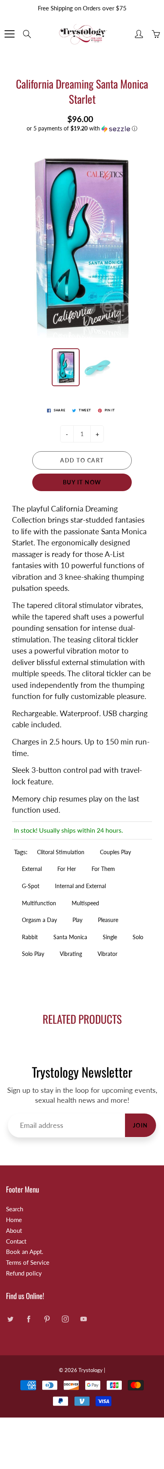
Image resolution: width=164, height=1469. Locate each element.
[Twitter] (10, 1319)
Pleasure (108, 919)
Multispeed (85, 903)
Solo (138, 937)
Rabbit (30, 937)
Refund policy (24, 1273)
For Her (66, 868)
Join (140, 1125)
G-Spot (30, 886)
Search (14, 1209)
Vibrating (71, 953)
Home (14, 1219)
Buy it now (82, 482)
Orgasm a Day (39, 919)
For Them (103, 868)
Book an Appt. (24, 1251)
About (14, 1230)
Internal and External (80, 886)
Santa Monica (70, 937)
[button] (82, 128)
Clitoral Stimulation (60, 852)
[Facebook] (28, 1319)
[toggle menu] (9, 34)
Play (77, 919)
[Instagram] (65, 1319)
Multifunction (39, 903)
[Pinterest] (47, 1319)
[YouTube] (83, 1319)
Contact (16, 1241)
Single (110, 937)
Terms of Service (27, 1262)
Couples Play (115, 852)
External (32, 868)
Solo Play (33, 953)
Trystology (90, 1370)
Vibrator (107, 953)
